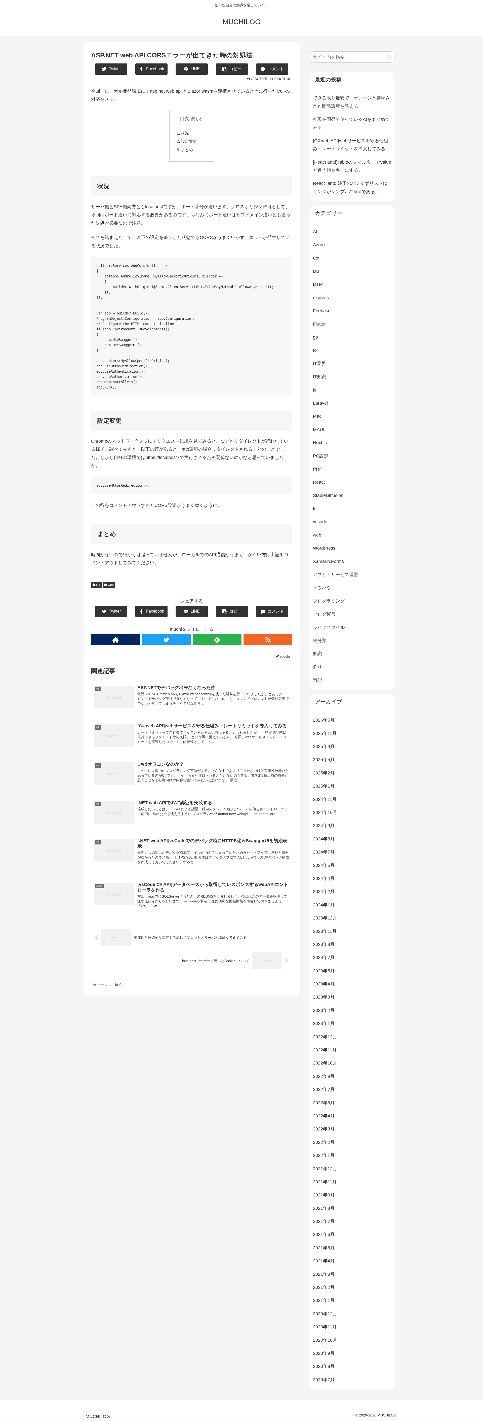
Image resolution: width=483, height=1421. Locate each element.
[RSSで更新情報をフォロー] (268, 639)
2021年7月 (324, 1221)
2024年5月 (324, 865)
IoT (316, 350)
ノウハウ (322, 587)
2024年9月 (324, 825)
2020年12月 (325, 1313)
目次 (184, 118)
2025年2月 (324, 772)
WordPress (324, 548)
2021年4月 (324, 1260)
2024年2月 (324, 891)
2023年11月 (325, 931)
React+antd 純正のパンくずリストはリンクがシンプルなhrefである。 (350, 187)
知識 (317, 653)
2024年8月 (324, 838)
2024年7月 (324, 852)
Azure (319, 244)
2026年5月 (324, 720)
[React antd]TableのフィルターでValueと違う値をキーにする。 (352, 166)
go (315, 337)
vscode (320, 521)
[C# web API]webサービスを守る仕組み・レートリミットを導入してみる (350, 144)
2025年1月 (324, 786)
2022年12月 (325, 1036)
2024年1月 (324, 904)
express (321, 297)
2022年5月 (324, 1102)
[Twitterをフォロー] (166, 639)
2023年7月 (324, 957)
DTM (318, 284)
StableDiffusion (328, 495)
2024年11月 (325, 799)
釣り (317, 666)
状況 (185, 133)
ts (314, 508)
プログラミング (329, 600)
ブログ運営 (324, 614)
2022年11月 (325, 1049)
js (314, 390)
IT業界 (319, 363)
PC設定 (320, 455)
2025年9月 (324, 746)
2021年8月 (324, 1208)
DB (316, 271)
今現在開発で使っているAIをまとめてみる (351, 123)
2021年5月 (324, 1247)
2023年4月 (324, 983)
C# (97, 585)
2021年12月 (325, 1168)
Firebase (322, 310)
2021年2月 (324, 1287)
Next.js (320, 442)
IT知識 (319, 376)
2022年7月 (324, 1089)
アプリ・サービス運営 (335, 574)
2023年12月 (325, 917)
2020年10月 (325, 1340)
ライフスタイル (329, 627)
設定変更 (189, 141)
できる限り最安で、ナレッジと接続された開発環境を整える (351, 102)
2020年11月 (325, 1326)
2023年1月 (324, 1023)
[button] (389, 57)
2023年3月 (324, 997)
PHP (317, 469)
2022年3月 (324, 1128)
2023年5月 (324, 970)
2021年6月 (324, 1234)
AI (315, 231)
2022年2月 (324, 1142)
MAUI (318, 429)
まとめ (187, 149)
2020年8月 (324, 1366)
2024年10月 (325, 812)
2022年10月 (325, 1062)
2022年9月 (324, 1076)
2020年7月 (324, 1379)
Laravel (320, 403)
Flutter (319, 324)
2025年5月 (324, 759)
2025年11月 (325, 733)
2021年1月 (324, 1300)
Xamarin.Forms (328, 561)
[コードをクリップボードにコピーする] (286, 400)
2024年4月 (324, 878)
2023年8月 (324, 944)
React (319, 482)
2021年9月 (324, 1194)
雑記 (317, 680)
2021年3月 (324, 1274)
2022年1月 (324, 1155)
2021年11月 (325, 1181)
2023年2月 (324, 1010)
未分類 (320, 640)
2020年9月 (324, 1353)
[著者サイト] (115, 639)
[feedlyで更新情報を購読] (217, 639)
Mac (317, 416)
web (110, 585)
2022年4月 (324, 1115)
